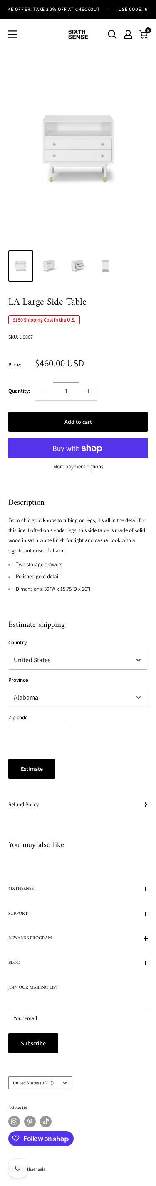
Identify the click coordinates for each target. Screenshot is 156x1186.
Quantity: (19, 390)
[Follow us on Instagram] (14, 1121)
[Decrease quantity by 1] (44, 391)
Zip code (18, 717)
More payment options (78, 466)
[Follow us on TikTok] (46, 1121)
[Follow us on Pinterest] (30, 1121)
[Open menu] (12, 34)
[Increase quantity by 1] (88, 391)
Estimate (32, 769)
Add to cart (78, 422)
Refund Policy (23, 804)
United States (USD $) (33, 1083)
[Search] (112, 34)
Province (18, 679)
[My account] (128, 34)
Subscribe (33, 1043)
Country (17, 642)
